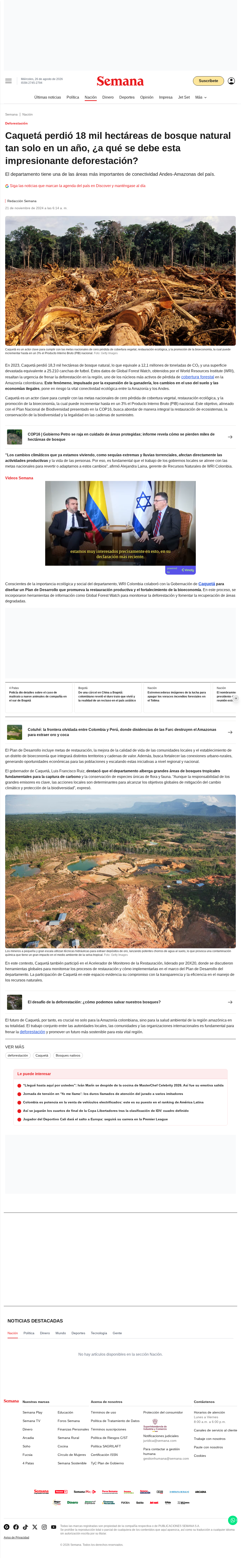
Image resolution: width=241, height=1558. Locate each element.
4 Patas (28, 1463)
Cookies (200, 1456)
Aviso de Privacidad (21, 1537)
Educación (65, 1412)
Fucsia (27, 1455)
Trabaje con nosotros (209, 1439)
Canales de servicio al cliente (215, 1430)
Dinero (27, 1429)
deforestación (32, 1031)
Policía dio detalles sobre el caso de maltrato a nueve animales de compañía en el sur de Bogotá (38, 696)
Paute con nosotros (208, 1447)
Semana (11, 114)
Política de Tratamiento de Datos (115, 1421)
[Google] (6, 1527)
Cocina (63, 1446)
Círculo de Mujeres (72, 1455)
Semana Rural (68, 1438)
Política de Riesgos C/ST (109, 1438)
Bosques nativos (68, 1055)
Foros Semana (69, 1421)
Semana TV (31, 1421)
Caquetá (42, 1055)
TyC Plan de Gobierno (107, 1463)
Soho (26, 1446)
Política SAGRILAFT (106, 1446)
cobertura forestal (197, 377)
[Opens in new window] (16, 1527)
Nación (27, 114)
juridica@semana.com (160, 1440)
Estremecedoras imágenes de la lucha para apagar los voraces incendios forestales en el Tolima (177, 696)
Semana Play (32, 1412)
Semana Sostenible (72, 1463)
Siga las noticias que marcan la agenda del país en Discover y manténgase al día (77, 186)
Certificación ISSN (104, 1455)
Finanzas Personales (73, 1429)
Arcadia (28, 1438)
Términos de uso (103, 1412)
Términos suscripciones (108, 1429)
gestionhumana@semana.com (166, 1458)
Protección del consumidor (163, 1412)
